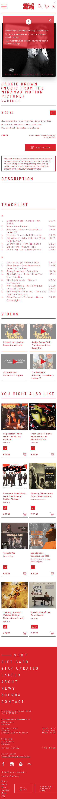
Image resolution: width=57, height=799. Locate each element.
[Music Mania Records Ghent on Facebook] (3, 764)
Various (11, 101)
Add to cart (43, 147)
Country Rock (8, 128)
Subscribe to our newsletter (15, 756)
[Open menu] (3, 6)
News (8, 688)
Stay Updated (20, 668)
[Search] (40, 6)
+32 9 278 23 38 (9, 713)
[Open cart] (47, 6)
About (9, 681)
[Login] (53, 6)
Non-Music (7, 124)
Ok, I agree (23, 788)
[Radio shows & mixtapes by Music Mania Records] (29, 764)
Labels (11, 675)
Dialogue (34, 128)
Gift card (15, 661)
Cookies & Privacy (10, 776)
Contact (13, 701)
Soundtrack (23, 128)
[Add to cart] (24, 454)
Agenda (11, 694)
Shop (21, 655)
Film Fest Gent (32, 121)
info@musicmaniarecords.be (16, 711)
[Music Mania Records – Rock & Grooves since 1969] (28, 6)
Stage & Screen (22, 124)
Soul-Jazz (46, 121)
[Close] (50, 20)
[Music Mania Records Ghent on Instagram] (12, 764)
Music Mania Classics (12, 121)
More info (3, 794)
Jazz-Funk (36, 124)
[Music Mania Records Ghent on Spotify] (20, 764)
